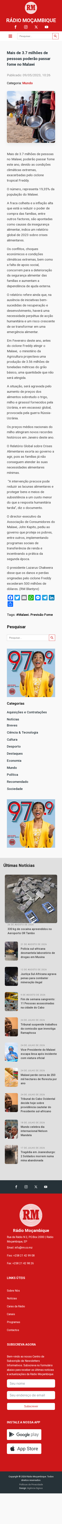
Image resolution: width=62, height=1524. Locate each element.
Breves (12, 725)
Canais (11, 1314)
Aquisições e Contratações (27, 712)
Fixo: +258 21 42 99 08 (21, 1255)
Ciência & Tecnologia (22, 732)
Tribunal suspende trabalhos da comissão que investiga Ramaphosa (39, 1028)
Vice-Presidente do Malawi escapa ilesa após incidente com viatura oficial (39, 1054)
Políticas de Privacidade (31, 1484)
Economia (14, 761)
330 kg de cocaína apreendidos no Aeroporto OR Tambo (30, 931)
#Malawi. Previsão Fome (34, 615)
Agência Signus (35, 1488)
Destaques (15, 754)
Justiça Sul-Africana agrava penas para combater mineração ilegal (38, 978)
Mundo (27, 83)
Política (12, 775)
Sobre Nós (13, 1290)
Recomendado (17, 782)
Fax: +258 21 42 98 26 (20, 1263)
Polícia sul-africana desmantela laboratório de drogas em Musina (38, 953)
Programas (13, 1322)
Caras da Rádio (16, 1306)
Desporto (14, 746)
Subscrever (31, 1406)
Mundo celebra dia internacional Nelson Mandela (34, 1131)
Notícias (13, 719)
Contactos (13, 1330)
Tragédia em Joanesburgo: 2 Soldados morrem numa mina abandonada (38, 1156)
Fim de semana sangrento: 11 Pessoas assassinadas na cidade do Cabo (38, 1003)
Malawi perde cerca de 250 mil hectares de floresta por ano (39, 1079)
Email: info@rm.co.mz (20, 1247)
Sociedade (15, 789)
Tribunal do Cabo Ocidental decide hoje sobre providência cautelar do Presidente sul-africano (38, 1105)
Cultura (12, 740)
